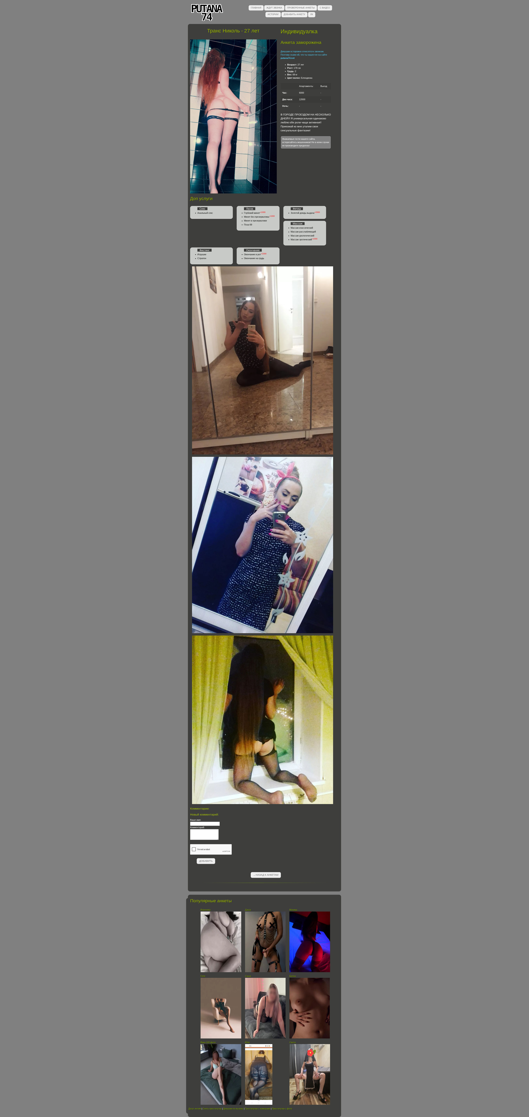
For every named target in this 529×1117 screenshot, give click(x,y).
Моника (293, 910)
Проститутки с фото (282, 1108)
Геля (203, 976)
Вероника (206, 910)
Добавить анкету (294, 14)
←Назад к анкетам (265, 875)
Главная (256, 8)
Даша (248, 910)
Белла (292, 976)
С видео (325, 8)
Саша (248, 976)
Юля (247, 1042)
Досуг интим (194, 1108)
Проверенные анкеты (301, 8)
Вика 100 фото (208, 1042)
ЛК (311, 14)
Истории (273, 14)
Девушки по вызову (233, 1108)
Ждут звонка (274, 8)
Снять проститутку (212, 1108)
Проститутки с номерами (257, 1108)
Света (292, 1042)
